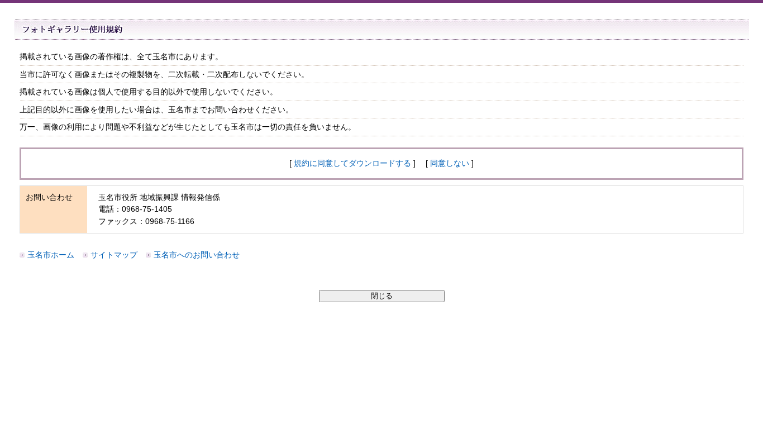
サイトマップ (113, 254)
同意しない (449, 163)
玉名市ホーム (50, 254)
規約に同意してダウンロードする (352, 163)
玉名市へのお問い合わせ (197, 254)
